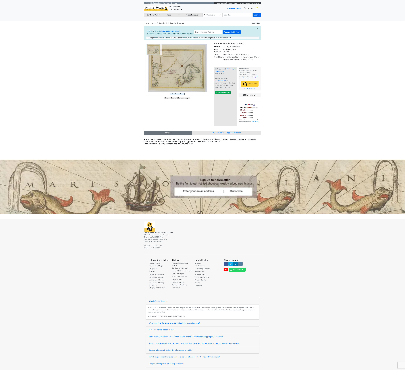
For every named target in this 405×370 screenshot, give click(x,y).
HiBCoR (197, 283)
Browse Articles (154, 263)
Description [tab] (168, 133)
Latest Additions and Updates (182, 271)
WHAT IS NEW (199, 271)
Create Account (245, 3)
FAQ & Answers (177, 279)
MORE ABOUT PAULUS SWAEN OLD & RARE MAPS (165, 316)
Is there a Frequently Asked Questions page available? (171, 350)
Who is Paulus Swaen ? (158, 301)
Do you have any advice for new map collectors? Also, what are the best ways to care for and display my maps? (194, 343)
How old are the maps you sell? (161, 330)
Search (257, 15)
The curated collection (179, 276)
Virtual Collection (200, 280)
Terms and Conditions (179, 285)
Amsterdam (198, 285)
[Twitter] (230, 264)
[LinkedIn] (235, 264)
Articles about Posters (156, 277)
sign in (256, 76)
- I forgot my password (202, 269)
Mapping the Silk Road (157, 288)
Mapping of (153, 269)
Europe (153, 23)
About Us (198, 263)
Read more (255, 121)
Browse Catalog (234, 8)
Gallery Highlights (178, 273)
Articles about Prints (156, 280)
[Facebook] (226, 264)
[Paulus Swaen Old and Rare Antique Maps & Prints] (156, 8)
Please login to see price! (169, 31)
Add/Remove (252, 84)
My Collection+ (256, 3)
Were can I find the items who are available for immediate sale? (174, 323)
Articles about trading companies (156, 284)
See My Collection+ (250, 89)
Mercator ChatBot (178, 282)
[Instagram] (240, 264)
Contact (230, 3)
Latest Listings (221, 3)
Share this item (250, 95)
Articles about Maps (156, 266)
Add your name (220, 81)
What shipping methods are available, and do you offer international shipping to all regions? (186, 337)
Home (147, 23)
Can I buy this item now (180, 268)
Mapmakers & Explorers (157, 274)
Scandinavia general (177, 23)
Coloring (152, 271)
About (236, 3)
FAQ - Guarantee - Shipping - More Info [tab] (226, 133)
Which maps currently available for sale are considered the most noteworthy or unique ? (184, 357)
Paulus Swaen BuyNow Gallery (180, 264)
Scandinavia (163, 23)
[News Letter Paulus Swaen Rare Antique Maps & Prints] (202, 186)
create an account (246, 78)
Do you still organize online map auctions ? (167, 364)
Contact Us (176, 288)
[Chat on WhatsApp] (237, 269)
